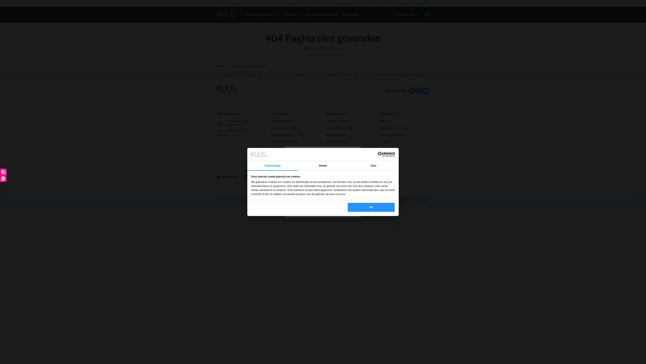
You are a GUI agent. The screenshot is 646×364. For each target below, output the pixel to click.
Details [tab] (323, 165)
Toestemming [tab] (272, 165)
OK (371, 207)
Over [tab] (373, 165)
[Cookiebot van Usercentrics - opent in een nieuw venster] (380, 154)
